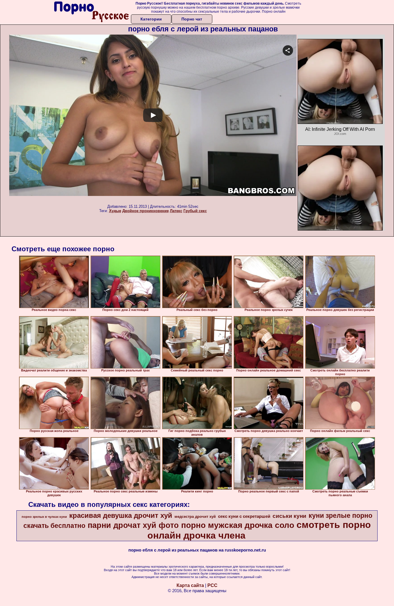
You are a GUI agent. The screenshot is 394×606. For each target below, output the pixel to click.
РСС (212, 585)
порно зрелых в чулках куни (44, 516)
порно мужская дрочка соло (237, 525)
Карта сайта (190, 585)
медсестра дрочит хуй (195, 516)
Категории (151, 19)
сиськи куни (289, 516)
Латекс (176, 211)
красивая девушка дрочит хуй (120, 515)
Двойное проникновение (145, 211)
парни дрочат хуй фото (133, 525)
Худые (115, 211)
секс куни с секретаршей (244, 516)
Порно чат (191, 19)
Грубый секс (195, 211)
